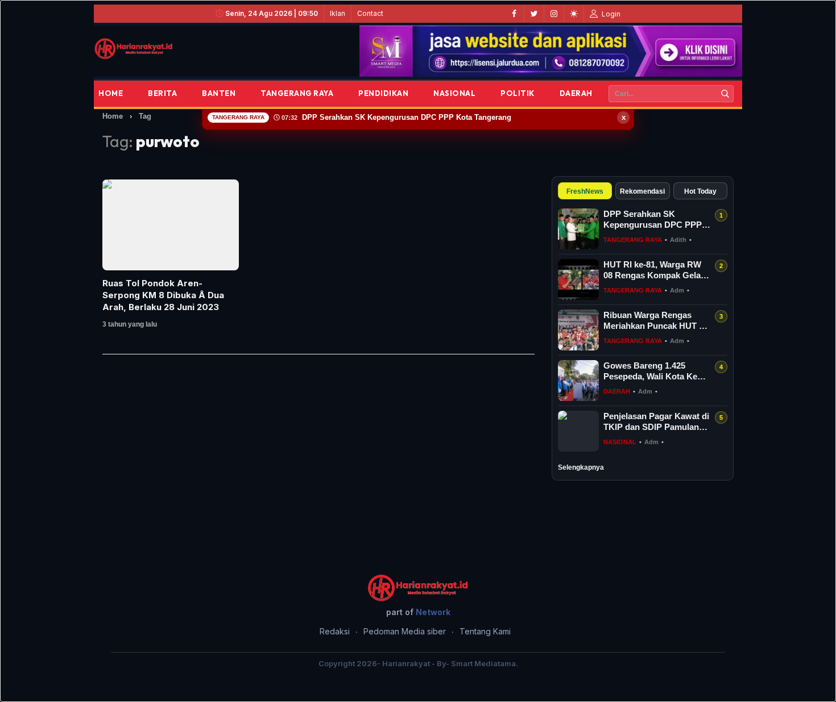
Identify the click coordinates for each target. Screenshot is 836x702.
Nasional (454, 93)
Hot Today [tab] (700, 191)
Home (110, 93)
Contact (370, 13)
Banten (218, 93)
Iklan (337, 13)
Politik (517, 93)
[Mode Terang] (574, 13)
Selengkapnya (581, 467)
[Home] (133, 48)
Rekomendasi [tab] (642, 191)
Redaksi (335, 631)
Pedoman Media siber (404, 631)
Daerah (576, 93)
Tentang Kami (485, 631)
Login (610, 14)
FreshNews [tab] (584, 191)
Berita (162, 93)
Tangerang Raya (296, 93)
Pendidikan (383, 93)
